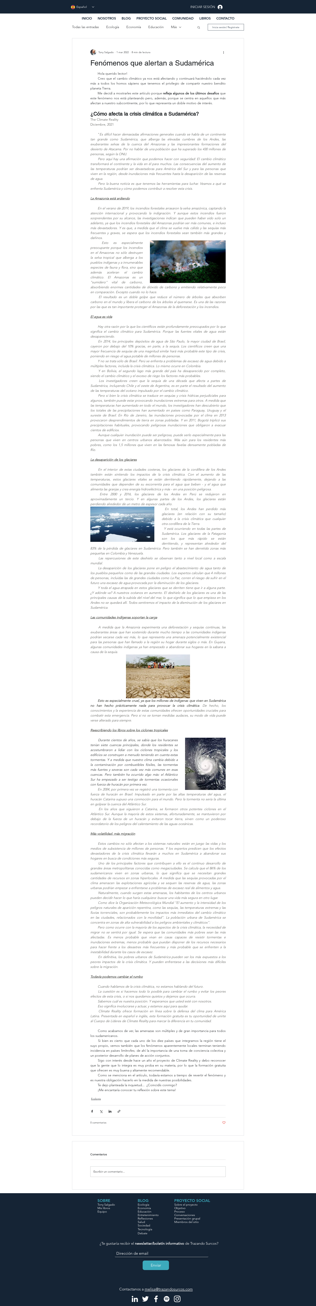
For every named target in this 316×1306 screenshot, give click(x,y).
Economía (133, 27)
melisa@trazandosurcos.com (169, 1289)
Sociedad (144, 1225)
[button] (182, 18)
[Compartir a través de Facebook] (92, 1111)
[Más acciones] (223, 52)
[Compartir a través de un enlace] (119, 1111)
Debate (142, 1233)
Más (174, 27)
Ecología (112, 27)
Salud (141, 1222)
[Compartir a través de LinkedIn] (110, 1111)
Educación (156, 27)
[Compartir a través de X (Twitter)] (101, 1111)
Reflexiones (145, 1218)
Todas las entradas (85, 27)
